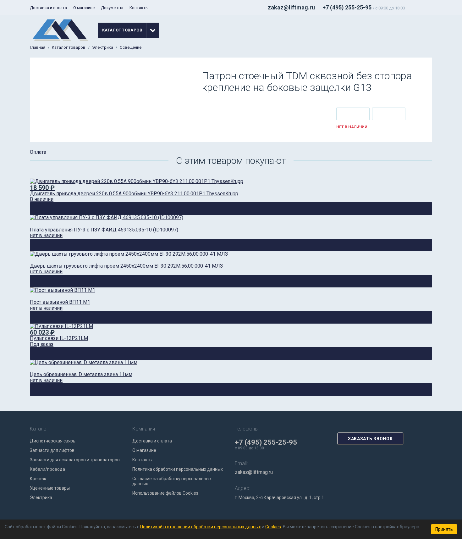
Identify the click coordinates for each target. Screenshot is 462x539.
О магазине (84, 7)
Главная (37, 47)
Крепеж (38, 478)
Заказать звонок (370, 438)
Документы (112, 7)
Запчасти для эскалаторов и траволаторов (75, 459)
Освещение (130, 47)
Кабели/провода (47, 469)
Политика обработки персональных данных (177, 469)
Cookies (273, 526)
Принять (444, 529)
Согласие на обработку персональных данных (172, 481)
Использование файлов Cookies (165, 493)
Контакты (139, 7)
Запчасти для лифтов (52, 450)
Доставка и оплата (48, 7)
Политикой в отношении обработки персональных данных (200, 526)
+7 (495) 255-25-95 (346, 7)
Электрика (102, 47)
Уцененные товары (50, 488)
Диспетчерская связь (52, 440)
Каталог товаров (68, 47)
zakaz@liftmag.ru (291, 7)
